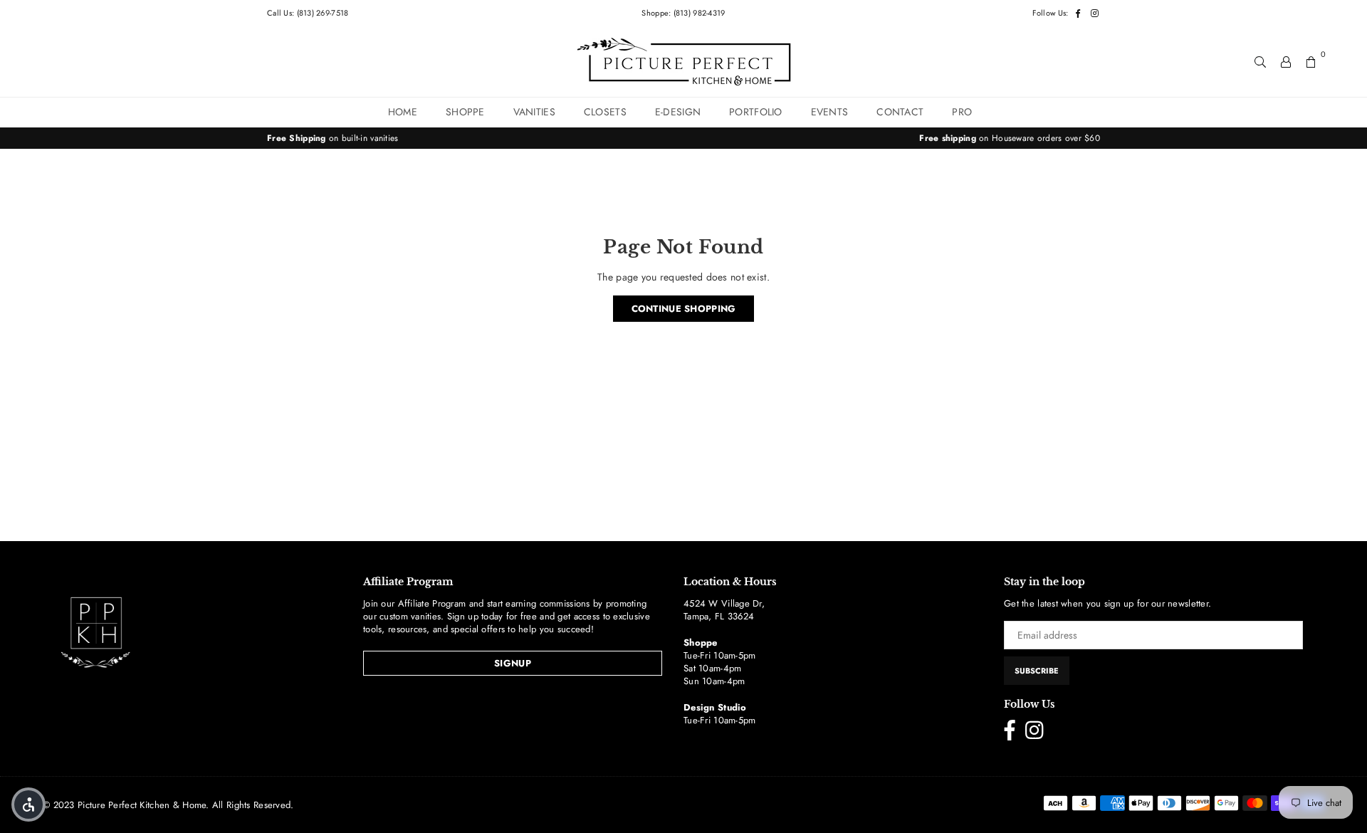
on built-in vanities (333, 138)
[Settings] (1286, 61)
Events (830, 112)
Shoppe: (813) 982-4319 (683, 13)
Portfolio (755, 112)
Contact (899, 112)
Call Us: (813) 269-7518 (307, 13)
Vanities (534, 112)
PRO (962, 112)
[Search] (1260, 61)
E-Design (678, 112)
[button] (28, 804)
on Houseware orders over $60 (1009, 138)
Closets (605, 112)
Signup (512, 663)
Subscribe (1037, 670)
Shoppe (465, 112)
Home (402, 112)
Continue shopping (684, 308)
